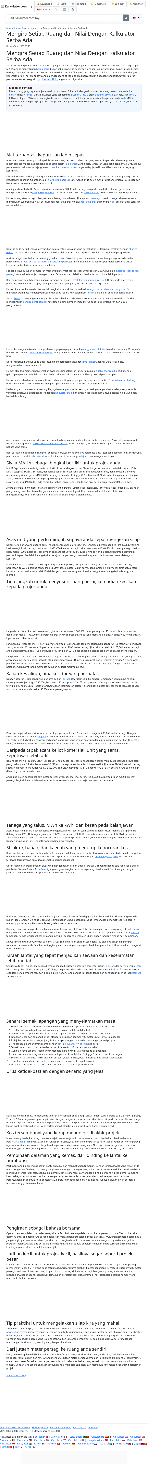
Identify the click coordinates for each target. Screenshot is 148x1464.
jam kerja (23, 1141)
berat (17, 298)
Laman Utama (13, 28)
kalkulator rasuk (106, 371)
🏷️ (56, 9)
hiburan (110, 966)
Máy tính (52, 1443)
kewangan (96, 198)
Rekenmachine (85, 1443)
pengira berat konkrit (35, 301)
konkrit (76, 94)
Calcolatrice (57, 1436)
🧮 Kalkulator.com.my (16, 6)
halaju (39, 69)
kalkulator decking (125, 380)
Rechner (67, 1443)
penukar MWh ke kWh (41, 352)
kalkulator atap (63, 392)
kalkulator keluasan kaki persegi (50, 443)
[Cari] (126, 18)
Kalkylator (22, 1443)
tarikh (44, 1061)
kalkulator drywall (40, 456)
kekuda (135, 932)
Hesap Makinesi (95, 1440)
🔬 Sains (61, 3)
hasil (112, 201)
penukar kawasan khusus (65, 167)
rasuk (85, 94)
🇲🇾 (43, 9)
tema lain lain (89, 361)
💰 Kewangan (44, 3)
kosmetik (136, 972)
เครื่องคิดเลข (121, 1443)
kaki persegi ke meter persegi (40, 261)
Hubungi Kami (40, 1427)
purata (66, 678)
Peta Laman (79, 1427)
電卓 (17, 1447)
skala (123, 98)
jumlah (90, 292)
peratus (113, 631)
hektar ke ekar (88, 201)
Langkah (62, 261)
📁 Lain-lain (118, 3)
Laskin (37, 1443)
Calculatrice (74, 1440)
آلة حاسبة (104, 1443)
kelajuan (83, 456)
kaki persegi (71, 163)
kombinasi (42, 869)
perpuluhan (12, 1332)
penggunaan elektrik (93, 349)
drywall (109, 94)
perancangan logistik (106, 856)
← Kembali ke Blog (16, 1375)
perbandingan (91, 192)
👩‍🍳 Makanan (136, 3)
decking (99, 94)
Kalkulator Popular (60, 1427)
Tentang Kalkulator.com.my (15, 1427)
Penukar (93, 1427)
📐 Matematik (98, 3)
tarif (60, 1043)
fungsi (29, 94)
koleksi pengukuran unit (92, 280)
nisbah (137, 966)
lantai (132, 94)
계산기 (28, 1447)
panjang (41, 736)
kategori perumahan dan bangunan (106, 289)
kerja (46, 69)
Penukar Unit (49, 79)
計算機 (137, 1443)
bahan (12, 94)
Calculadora (76, 1436)
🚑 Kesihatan (79, 3)
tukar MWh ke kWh (77, 1043)
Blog (24, 28)
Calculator (118, 1436)
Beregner (40, 1436)
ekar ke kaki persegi (59, 179)
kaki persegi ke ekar (43, 192)
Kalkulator (115, 1440)
